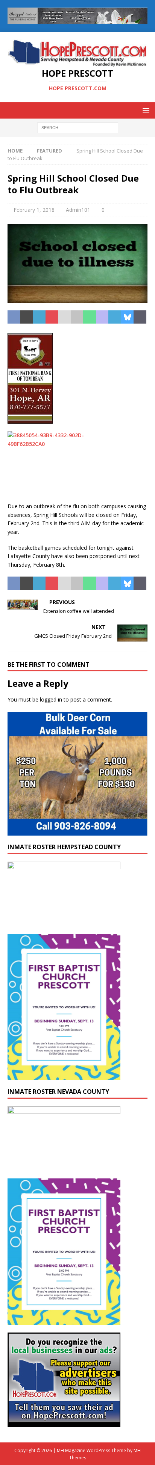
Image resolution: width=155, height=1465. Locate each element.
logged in (51, 699)
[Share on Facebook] (14, 317)
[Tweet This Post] (26, 317)
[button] (144, 110)
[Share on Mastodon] (102, 317)
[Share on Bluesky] (127, 317)
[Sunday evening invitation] (64, 1075)
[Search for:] (77, 127)
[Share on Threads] (140, 317)
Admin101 (78, 209)
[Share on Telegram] (114, 317)
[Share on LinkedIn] (39, 317)
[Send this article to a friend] (64, 317)
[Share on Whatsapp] (89, 317)
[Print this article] (77, 317)
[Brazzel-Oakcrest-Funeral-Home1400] (77, 19)
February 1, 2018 (34, 209)
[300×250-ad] (64, 1422)
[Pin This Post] (52, 317)
